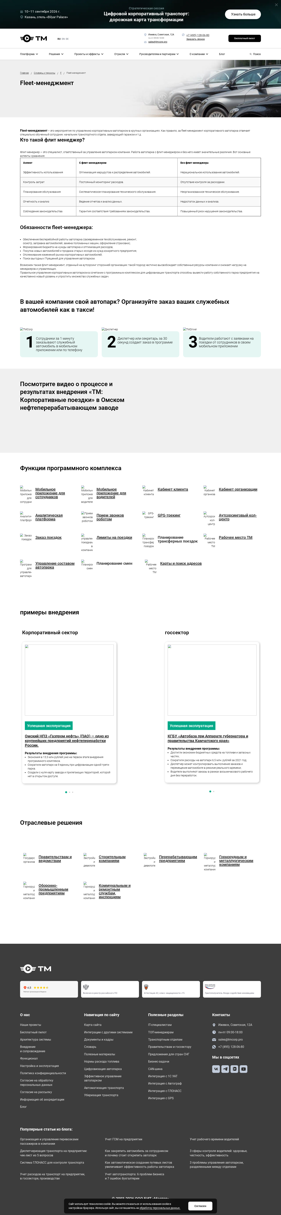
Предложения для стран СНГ (168, 1054)
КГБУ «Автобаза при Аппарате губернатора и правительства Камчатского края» (208, 738)
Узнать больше (243, 14)
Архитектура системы (35, 1039)
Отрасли (119, 54)
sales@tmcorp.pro (230, 1039)
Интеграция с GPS (161, 1098)
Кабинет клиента (173, 489)
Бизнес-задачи (158, 1061)
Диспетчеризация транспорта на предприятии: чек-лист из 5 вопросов (53, 1153)
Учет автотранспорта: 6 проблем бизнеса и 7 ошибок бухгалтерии (134, 1176)
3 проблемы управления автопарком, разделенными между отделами (217, 1165)
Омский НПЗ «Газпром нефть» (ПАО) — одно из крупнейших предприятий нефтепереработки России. (67, 741)
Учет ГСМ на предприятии (123, 1139)
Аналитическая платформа (49, 517)
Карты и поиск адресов (181, 563)
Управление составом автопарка (55, 565)
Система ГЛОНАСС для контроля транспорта (52, 1162)
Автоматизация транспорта (104, 1088)
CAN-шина (155, 1069)
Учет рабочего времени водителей (214, 1139)
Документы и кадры (98, 1039)
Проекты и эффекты (87, 54)
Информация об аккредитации (42, 1099)
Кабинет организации (238, 489)
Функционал (29, 1058)
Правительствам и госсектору (169, 1047)
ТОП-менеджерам (161, 1032)
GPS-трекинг (169, 515)
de (67, 39)
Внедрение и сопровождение (32, 1049)
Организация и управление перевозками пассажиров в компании (49, 1141)
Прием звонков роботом (110, 517)
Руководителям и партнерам (157, 54)
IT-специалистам (160, 1025)
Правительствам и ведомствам (55, 859)
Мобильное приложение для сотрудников (50, 493)
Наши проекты (30, 1025)
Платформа (27, 54)
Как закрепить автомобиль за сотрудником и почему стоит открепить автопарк (136, 1153)
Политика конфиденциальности (43, 1073)
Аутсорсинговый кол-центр (238, 517)
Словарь (90, 1047)
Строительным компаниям (112, 859)
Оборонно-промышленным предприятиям (53, 889)
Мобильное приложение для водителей (111, 493)
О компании (197, 54)
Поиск (257, 54)
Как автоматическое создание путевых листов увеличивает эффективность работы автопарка (139, 1165)
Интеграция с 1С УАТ (163, 1076)
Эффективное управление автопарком (102, 1078)
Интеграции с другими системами (108, 1032)
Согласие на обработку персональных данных (36, 1082)
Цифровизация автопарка (103, 1069)
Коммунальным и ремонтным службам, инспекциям (115, 891)
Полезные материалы (99, 1054)
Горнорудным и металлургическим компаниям (236, 860)
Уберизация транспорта (101, 1095)
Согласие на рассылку (36, 1092)
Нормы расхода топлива (101, 1061)
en (63, 39)
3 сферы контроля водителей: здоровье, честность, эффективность (218, 1153)
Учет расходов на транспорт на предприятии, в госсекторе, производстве (52, 1176)
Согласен (200, 1206)
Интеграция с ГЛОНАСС (164, 1091)
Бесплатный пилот (244, 38)
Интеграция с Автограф (165, 1083)
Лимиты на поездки (114, 537)
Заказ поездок (48, 537)
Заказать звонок (195, 39)
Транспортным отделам (165, 1039)
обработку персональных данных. (160, 1207)
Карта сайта (93, 1025)
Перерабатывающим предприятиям (178, 859)
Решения (54, 54)
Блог (222, 54)
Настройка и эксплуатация (39, 1066)
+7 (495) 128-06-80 (197, 35)
